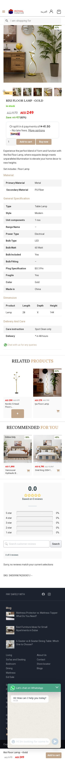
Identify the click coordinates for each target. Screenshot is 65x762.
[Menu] (2, 11)
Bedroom (11, 664)
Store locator (43, 664)
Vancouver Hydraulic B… (11, 471)
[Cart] (59, 12)
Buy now (43, 141)
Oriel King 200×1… (43, 470)
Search (56, 544)
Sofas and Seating (16, 659)
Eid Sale (10, 677)
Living (9, 655)
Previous (4, 91)
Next (60, 91)
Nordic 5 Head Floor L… (12, 405)
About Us (41, 655)
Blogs (40, 668)
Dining (9, 668)
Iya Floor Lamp (42, 404)
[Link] (16, 11)
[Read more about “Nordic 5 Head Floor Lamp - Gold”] (17, 413)
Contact (41, 659)
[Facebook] (43, 594)
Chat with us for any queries (22, 344)
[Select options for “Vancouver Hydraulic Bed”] (29, 469)
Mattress (11, 672)
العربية (44, 11)
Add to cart (54, 755)
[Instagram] (49, 594)
